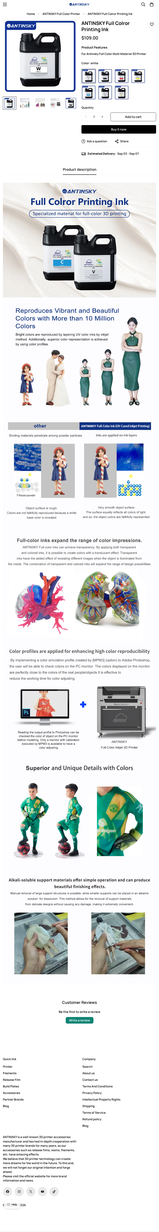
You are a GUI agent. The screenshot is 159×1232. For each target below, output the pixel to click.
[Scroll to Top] (151, 1210)
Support (121, 92)
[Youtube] (42, 1191)
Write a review (79, 1020)
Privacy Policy (92, 1093)
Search (87, 1067)
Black (105, 76)
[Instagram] (19, 1191)
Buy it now (118, 129)
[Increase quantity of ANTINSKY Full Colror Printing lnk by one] (102, 117)
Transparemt (105, 92)
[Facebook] (7, 1191)
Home (31, 14)
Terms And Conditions (97, 1086)
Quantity (87, 108)
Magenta (121, 76)
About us (88, 1073)
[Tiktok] (54, 1191)
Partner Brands (13, 1099)
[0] (151, 4)
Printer (7, 1067)
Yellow (138, 76)
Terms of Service (94, 1113)
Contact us (90, 1080)
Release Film (11, 1080)
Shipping (88, 1106)
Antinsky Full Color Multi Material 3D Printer (116, 54)
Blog (6, 1106)
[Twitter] (30, 1191)
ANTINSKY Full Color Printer (61, 14)
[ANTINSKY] (79, 4)
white (88, 76)
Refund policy (91, 1119)
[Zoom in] (69, 27)
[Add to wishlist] (151, 24)
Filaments (9, 1073)
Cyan (88, 92)
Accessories (11, 1093)
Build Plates (11, 1086)
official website (35, 1176)
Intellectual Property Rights (101, 1099)
